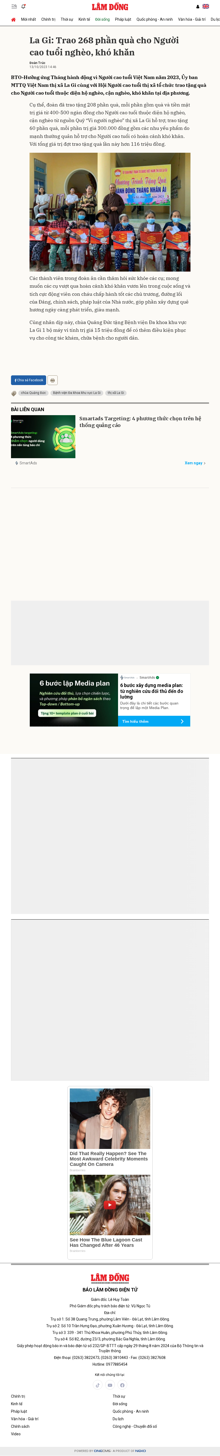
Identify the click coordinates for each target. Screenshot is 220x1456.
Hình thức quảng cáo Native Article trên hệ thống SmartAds (35, 829)
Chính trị (48, 19)
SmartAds (28, 463)
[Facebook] (122, 1385)
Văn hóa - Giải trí (192, 19)
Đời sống (102, 19)
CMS (102, 1451)
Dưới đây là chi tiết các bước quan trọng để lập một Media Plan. (149, 705)
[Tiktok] (97, 1385)
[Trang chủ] (15, 19)
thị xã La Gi (116, 393)
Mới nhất (28, 19)
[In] (52, 380)
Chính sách (20, 1426)
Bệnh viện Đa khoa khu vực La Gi (77, 393)
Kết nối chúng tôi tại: (110, 1375)
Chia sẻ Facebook (30, 380)
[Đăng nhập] (198, 6)
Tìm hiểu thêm (135, 721)
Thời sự (67, 19)
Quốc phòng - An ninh (155, 19)
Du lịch (118, 1419)
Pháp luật (123, 19)
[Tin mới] (23, 6)
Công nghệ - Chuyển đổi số (135, 1426)
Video (16, 1434)
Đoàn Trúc (37, 63)
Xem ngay (193, 463)
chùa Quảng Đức (33, 393)
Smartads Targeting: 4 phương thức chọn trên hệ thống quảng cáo (140, 421)
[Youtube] (110, 1385)
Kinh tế (84, 19)
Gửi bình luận (31, 627)
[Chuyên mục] (14, 6)
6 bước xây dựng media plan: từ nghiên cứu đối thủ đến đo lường (151, 691)
